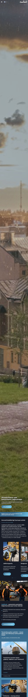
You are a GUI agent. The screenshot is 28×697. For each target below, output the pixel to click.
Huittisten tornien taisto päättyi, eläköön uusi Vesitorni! (13, 658)
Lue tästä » (5, 672)
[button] (2, 2)
